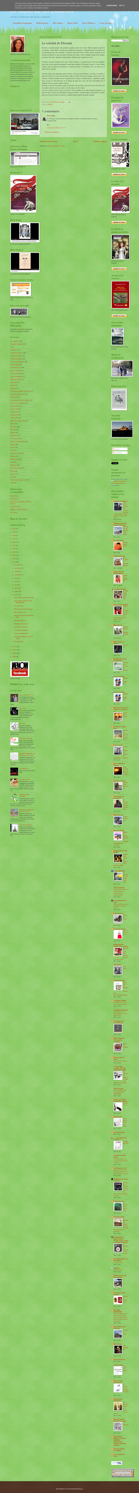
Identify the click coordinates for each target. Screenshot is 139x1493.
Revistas (12, 474)
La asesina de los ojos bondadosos (20, 400)
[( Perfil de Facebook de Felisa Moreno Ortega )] (120, 483)
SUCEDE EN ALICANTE (125, 785)
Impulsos (116, 1268)
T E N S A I (125, 646)
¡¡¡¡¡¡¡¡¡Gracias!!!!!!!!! (26, 695)
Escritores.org (14, 499)
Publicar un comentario (52, 132)
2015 (14, 552)
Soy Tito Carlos (118, 1365)
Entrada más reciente (49, 141)
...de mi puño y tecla (120, 1168)
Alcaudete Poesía (119, 1217)
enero (16, 595)
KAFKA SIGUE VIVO (125, 544)
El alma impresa (119, 1201)
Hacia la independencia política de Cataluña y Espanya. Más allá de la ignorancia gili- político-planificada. (121, 1317)
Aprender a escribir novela (120, 1156)
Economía (13, 388)
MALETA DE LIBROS (121, 605)
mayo (16, 581)
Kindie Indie (118, 1117)
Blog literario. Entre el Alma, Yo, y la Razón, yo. (121, 709)
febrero (17, 591)
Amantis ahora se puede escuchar (24, 597)
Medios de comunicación (17, 421)
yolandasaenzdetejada (121, 1010)
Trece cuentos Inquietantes (18, 480)
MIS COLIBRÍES (125, 1347)
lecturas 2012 (14, 415)
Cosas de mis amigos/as (17, 362)
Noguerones (14, 435)
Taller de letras (118, 1088)
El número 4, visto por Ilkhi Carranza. (125, 1388)
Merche (49, 116)
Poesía (12, 450)
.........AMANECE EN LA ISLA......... (120, 1139)
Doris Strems (118, 1344)
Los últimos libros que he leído (125, 1206)
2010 (14, 650)
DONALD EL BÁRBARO (125, 578)
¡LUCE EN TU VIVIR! (125, 715)
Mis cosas (13, 427)
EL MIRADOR (118, 541)
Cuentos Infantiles (15, 373)
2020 (14, 535)
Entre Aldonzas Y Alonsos (119, 764)
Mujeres (12, 432)
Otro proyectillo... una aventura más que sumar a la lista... (121, 1160)
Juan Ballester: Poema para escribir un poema (120, 1003)
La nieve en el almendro (17, 403)
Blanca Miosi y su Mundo (119, 643)
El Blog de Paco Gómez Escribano (121, 1180)
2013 (14, 559)
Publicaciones (42, 23)
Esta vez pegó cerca (20, 612)
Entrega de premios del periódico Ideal (24, 616)
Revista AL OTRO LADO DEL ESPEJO (120, 1100)
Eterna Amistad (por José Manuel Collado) (125, 770)
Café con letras (118, 913)
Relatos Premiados (16, 468)
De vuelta (22, 723)
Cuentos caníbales (15, 370)
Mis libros (13, 430)
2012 (14, 562)
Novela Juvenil (14, 438)
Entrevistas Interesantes (17, 394)
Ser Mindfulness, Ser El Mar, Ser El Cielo (125, 877)
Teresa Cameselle (119, 676)
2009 (14, 653)
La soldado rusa (24, 768)
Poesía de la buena (15, 453)
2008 (14, 657)
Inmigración (14, 397)
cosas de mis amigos (16, 359)
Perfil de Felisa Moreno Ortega (119, 479)
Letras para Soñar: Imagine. (120, 1294)
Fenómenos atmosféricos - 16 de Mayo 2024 (125, 734)
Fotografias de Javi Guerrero (120, 1327)
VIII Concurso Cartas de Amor (23, 609)
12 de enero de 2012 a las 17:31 (56, 128)
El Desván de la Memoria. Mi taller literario (20, 503)
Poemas (12, 447)
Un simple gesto (19, 606)
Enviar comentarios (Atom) (56, 146)
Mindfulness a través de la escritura (125, 666)
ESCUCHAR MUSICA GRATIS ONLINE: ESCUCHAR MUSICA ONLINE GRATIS (120, 1441)
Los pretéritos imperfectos (118, 1400)
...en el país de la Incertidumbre (119, 1022)
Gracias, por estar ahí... (26, 738)
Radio (12, 462)
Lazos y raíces (118, 745)
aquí (18, 329)
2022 (14, 529)
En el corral (124, 967)
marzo (17, 588)
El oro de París (118, 1270)
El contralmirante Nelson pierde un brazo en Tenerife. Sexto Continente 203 (121, 892)
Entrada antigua (100, 141)
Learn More (112, 6)
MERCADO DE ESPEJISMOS (119, 573)
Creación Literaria (15, 367)
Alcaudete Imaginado (22, 23)
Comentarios (118, 453)
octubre (17, 571)
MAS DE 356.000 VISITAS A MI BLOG (125, 530)
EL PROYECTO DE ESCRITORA (120, 660)
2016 (14, 549)
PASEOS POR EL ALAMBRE (119, 1450)
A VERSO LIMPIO (120, 1001)
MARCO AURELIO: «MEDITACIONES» (125, 631)
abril (16, 585)
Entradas (116, 449)
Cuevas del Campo (16, 379)
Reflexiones (13, 465)
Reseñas (12, 471)
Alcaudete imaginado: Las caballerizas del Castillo (27, 754)
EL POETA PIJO (119, 1132)
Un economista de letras (119, 1455)
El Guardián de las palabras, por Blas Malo (125, 804)
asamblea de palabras (120, 501)
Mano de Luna (118, 815)
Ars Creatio (13, 512)
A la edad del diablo (120, 589)
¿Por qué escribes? (24, 779)
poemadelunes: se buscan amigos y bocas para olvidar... (120, 1013)
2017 (14, 545)
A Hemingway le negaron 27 (119, 797)
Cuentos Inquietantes (16, 376)
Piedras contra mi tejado (119, 1058)
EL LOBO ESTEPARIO (118, 1311)
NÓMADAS (117, 965)
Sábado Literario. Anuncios (24, 795)
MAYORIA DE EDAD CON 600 (125, 594)
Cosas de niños (106, 23)
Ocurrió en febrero (120, 781)
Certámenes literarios (16, 353)
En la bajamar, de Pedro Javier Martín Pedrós (23, 602)
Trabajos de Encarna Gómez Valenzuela (120, 524)
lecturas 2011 (14, 412)
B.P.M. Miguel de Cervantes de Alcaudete (119, 1040)
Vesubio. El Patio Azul (125, 818)
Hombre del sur (125, 1104)
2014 (14, 555)
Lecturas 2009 (14, 406)
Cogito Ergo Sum (119, 556)
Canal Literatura (15, 506)
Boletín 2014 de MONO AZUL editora (121, 945)
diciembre (18, 565)
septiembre (18, 575)
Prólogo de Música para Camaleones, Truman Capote (120, 906)
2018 (14, 542)
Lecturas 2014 (14, 418)
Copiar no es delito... (125, 1368)
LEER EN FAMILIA (125, 1046)
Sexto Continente (119, 888)
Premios (12, 456)
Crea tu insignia (115, 485)
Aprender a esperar (19, 620)
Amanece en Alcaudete (21, 627)
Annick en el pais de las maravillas (120, 1276)
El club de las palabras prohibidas (20, 391)
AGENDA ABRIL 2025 (125, 681)
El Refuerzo (125, 1424)
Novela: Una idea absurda (18, 441)
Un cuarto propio (119, 980)
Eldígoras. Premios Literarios (19, 509)
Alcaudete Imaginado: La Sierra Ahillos (23, 637)
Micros (50, 104)
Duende (12, 385)
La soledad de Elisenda (21, 630)
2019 (14, 539)
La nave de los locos (120, 929)
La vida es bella (118, 1262)
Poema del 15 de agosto (120, 1061)
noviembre (18, 568)
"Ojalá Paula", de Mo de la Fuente (125, 1122)
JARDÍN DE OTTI (125, 1142)
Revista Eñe (13, 496)
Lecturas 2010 (14, 409)
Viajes (12, 483)
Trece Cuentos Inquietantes (118, 1382)
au (11, 347)
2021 (14, 532)
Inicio (75, 141)
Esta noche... (23, 708)
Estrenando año (18, 641)
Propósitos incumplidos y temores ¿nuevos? (27, 810)
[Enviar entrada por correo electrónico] (69, 102)
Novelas (12, 444)
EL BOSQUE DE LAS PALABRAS (121, 1260)
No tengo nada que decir (21, 633)
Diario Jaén (72, 23)
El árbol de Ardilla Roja (120, 728)
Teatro (12, 477)
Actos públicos (14, 341)
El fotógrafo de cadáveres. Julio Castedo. (125, 1248)
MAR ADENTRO (119, 871)
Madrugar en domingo (20, 624)
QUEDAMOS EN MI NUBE (120, 852)
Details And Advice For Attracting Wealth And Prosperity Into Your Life (121, 1171)
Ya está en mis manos (25, 825)
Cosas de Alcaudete (16, 356)
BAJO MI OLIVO (119, 1360)
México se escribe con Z (125, 1299)
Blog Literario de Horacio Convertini (120, 1420)
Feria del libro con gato (125, 932)
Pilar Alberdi (118, 625)
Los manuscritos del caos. (120, 901)
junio (16, 578)
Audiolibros (14, 350)
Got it (122, 6)
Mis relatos (58, 23)
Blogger (80, 1489)
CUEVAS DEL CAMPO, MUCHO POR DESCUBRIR (120, 1068)
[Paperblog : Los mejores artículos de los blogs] (116, 1464)
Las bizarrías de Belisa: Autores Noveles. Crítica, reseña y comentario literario (121, 1239)
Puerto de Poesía (119, 830)
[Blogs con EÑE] (122, 1477)
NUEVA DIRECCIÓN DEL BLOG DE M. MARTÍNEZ (120, 1092)
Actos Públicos (88, 23)
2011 (14, 647)
